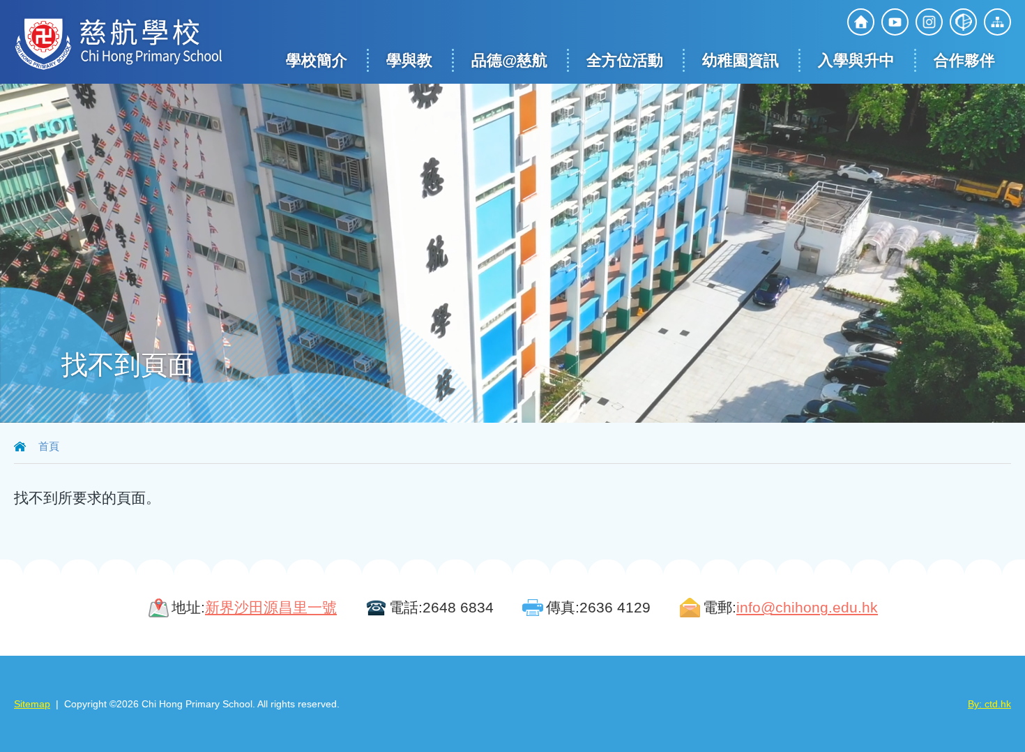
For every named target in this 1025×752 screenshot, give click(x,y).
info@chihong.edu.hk (807, 607)
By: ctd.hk (989, 703)
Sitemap (32, 703)
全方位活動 (624, 60)
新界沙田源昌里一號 (271, 607)
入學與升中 (856, 60)
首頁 (48, 446)
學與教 (409, 60)
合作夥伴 (964, 60)
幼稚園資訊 (740, 60)
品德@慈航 (509, 60)
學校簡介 (316, 60)
